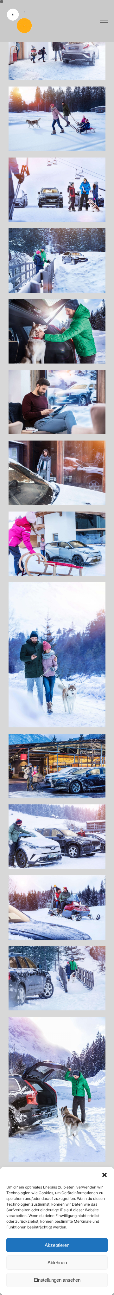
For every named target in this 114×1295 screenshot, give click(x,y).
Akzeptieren (57, 1245)
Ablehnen (57, 1262)
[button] (104, 1175)
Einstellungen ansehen (57, 1280)
